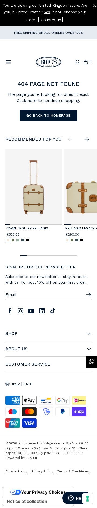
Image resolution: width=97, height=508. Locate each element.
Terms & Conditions (73, 471)
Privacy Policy (42, 471)
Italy (16, 384)
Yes (47, 12)
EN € (28, 384)
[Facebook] (9, 310)
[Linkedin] (42, 310)
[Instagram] (20, 310)
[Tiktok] (52, 310)
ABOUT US (16, 348)
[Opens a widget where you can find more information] (77, 498)
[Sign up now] (88, 294)
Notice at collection (27, 501)
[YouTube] (31, 310)
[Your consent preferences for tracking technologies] (87, 498)
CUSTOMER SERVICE (27, 364)
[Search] (78, 62)
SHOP (11, 333)
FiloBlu (31, 458)
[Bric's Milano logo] (48, 62)
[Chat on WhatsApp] (91, 362)
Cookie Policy (16, 471)
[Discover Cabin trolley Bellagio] (33, 187)
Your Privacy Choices (43, 492)
